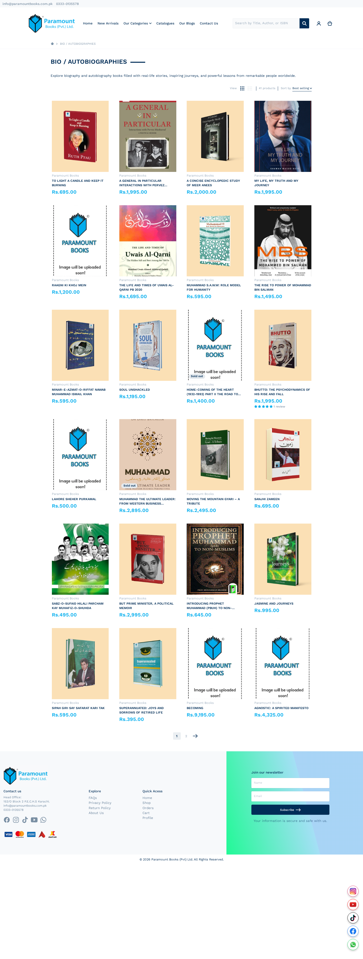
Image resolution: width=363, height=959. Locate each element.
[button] (264, 406)
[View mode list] (250, 88)
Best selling (300, 88)
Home (147, 798)
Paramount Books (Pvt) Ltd (171, 859)
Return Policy (100, 808)
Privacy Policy (100, 803)
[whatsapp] (43, 819)
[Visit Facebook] (353, 931)
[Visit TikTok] (353, 917)
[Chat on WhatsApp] (353, 944)
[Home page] (52, 44)
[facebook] (6, 819)
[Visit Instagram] (353, 891)
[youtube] (34, 819)
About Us (96, 813)
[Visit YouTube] (353, 904)
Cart (146, 813)
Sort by (286, 88)
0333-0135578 (67, 4)
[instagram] (15, 819)
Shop (146, 803)
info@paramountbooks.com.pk (27, 4)
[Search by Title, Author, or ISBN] (304, 23)
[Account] (318, 23)
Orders (148, 808)
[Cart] (330, 23)
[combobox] (266, 23)
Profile (147, 818)
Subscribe (287, 810)
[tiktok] (25, 819)
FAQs (93, 798)
